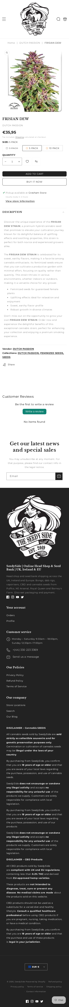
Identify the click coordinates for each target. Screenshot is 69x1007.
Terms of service (35, 987)
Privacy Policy (15, 675)
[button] (4, 19)
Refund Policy (14, 680)
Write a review (34, 411)
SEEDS (6, 357)
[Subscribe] (58, 476)
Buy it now (34, 181)
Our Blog (12, 716)
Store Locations (16, 705)
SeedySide (20, 981)
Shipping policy (54, 987)
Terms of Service (16, 686)
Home (12, 42)
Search (10, 711)
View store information (20, 201)
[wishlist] (27, 161)
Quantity (8, 155)
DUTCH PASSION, (28, 353)
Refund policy (55, 981)
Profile (10, 621)
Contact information (36, 991)
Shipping (19, 137)
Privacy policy (17, 987)
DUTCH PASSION (29, 42)
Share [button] (11, 364)
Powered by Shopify (35, 981)
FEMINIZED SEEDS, (52, 353)
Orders (10, 615)
